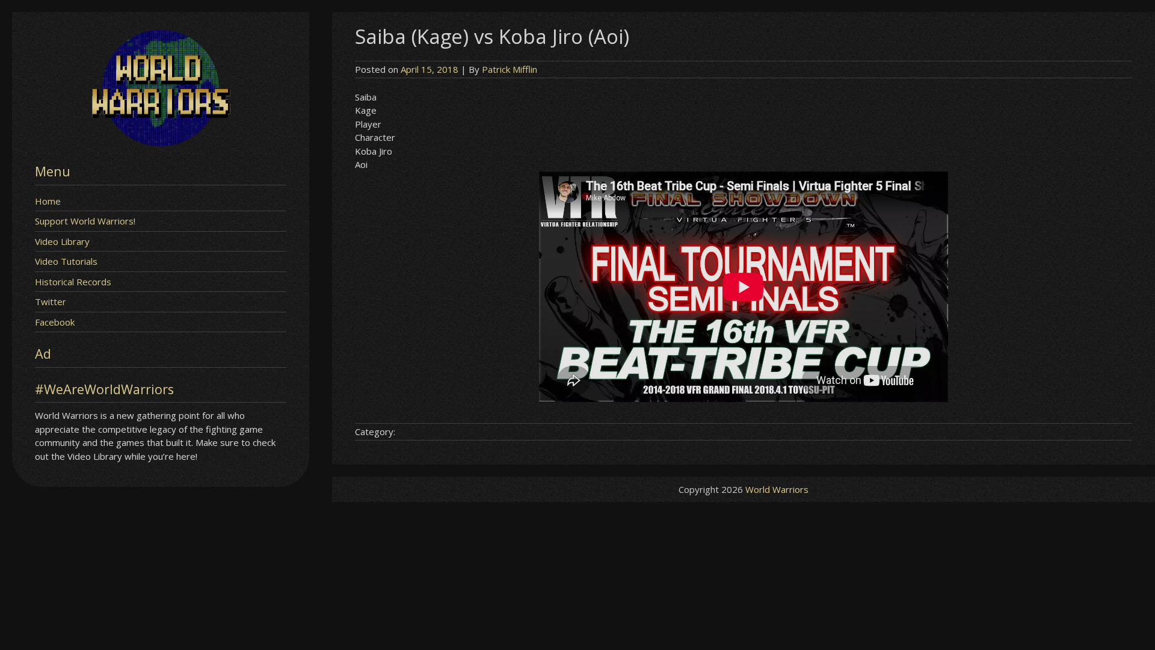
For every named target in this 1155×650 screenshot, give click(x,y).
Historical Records (73, 282)
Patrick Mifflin (509, 69)
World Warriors (776, 489)
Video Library (62, 241)
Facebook (55, 322)
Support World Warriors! (85, 221)
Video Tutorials (66, 261)
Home (48, 201)
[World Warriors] (160, 143)
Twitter (50, 302)
